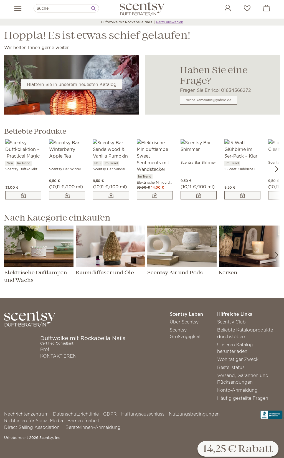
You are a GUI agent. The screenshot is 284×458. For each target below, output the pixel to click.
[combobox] (66, 8)
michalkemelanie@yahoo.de (208, 100)
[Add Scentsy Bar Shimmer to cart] (199, 195)
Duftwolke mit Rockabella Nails (126, 22)
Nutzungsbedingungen (194, 414)
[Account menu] (222, 9)
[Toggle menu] (17, 8)
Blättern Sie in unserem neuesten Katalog (71, 84)
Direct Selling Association (32, 427)
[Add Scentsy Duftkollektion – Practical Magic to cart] (23, 195)
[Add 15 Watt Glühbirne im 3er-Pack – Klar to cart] (242, 195)
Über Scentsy (184, 322)
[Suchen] (93, 8)
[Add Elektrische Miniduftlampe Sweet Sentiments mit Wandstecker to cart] (155, 195)
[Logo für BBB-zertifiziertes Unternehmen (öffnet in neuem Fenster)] (272, 414)
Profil (46, 349)
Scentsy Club (231, 322)
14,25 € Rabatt (238, 449)
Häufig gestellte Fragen (242, 398)
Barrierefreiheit (83, 420)
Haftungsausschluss (142, 414)
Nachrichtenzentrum (26, 414)
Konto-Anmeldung (237, 390)
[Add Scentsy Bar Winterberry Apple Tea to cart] (67, 195)
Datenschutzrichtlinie (76, 414)
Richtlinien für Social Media (33, 420)
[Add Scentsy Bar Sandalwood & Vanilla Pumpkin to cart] (111, 195)
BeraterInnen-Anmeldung (93, 427)
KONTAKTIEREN (58, 356)
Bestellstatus (231, 367)
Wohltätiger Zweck (237, 359)
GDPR (110, 414)
